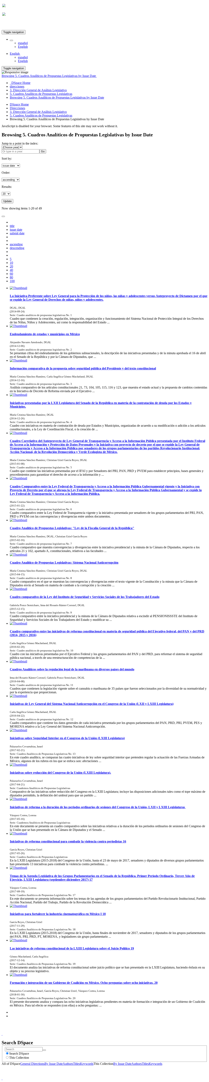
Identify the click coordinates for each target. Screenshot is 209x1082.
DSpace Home (19, 104)
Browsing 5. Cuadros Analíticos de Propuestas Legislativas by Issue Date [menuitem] (57, 97)
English (23, 46)
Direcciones (17, 108)
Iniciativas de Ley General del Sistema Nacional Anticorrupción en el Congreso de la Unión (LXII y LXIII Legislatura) (91, 704)
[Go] (44, 1050)
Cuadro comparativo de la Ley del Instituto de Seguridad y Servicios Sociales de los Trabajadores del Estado (84, 597)
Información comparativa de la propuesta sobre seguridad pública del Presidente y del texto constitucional (83, 368)
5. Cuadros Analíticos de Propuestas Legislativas (41, 115)
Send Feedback (113, 1030)
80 (11, 277)
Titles (76, 1063)
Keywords (86, 1063)
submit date (17, 233)
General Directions (32, 1063)
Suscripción (9, 24)
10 (11, 262)
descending (17, 248)
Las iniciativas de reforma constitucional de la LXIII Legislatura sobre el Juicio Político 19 (72, 948)
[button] (11, 40)
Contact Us (93, 1030)
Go (42, 151)
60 (11, 273)
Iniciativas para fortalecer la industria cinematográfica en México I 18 (58, 914)
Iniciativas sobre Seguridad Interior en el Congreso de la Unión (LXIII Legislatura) (67, 738)
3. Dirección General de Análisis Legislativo (38, 112)
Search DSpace (19, 1053)
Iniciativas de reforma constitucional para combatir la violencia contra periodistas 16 (68, 841)
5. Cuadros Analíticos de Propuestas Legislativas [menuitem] (41, 94)
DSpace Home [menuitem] (20, 83)
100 (12, 281)
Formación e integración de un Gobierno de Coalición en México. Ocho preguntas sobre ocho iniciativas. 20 (84, 982)
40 (11, 270)
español (23, 43)
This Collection (19, 1057)
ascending (16, 244)
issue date (16, 229)
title (12, 226)
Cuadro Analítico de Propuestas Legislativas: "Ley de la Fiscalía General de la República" (72, 528)
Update (7, 201)
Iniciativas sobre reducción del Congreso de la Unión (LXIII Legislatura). (60, 772)
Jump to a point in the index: (20, 143)
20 (11, 266)
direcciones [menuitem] (17, 86)
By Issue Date (53, 1063)
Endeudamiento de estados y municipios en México (45, 334)
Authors (68, 1063)
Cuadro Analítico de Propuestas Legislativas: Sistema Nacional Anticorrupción (64, 562)
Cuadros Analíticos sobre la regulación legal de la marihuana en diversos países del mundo (72, 669)
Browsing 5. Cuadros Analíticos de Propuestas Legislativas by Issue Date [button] (49, 76)
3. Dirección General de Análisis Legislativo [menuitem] (38, 90)
